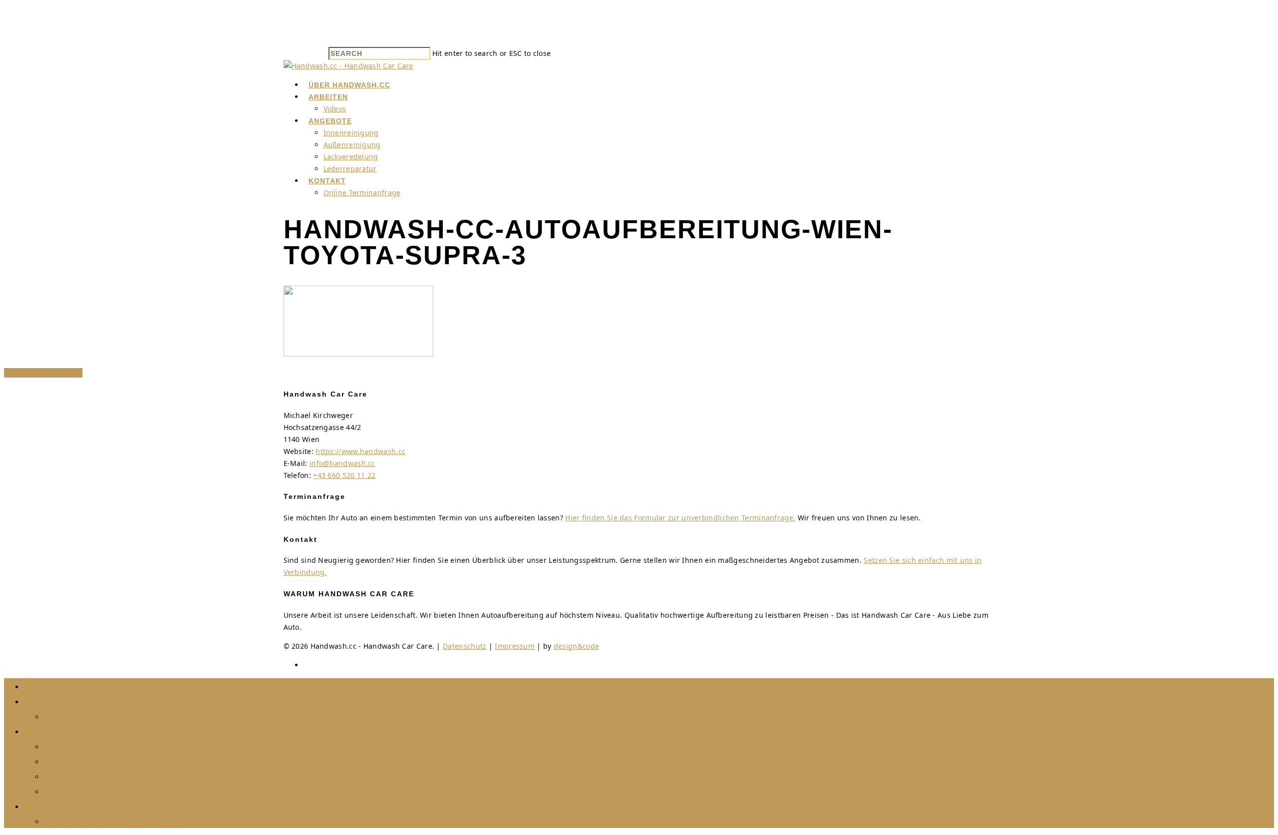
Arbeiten (328, 97)
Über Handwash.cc (349, 85)
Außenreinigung (352, 144)
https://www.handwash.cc (360, 451)
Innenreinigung (351, 132)
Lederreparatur (350, 168)
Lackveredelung (350, 156)
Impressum (515, 646)
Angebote (330, 121)
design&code (576, 646)
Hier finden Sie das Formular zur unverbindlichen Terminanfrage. (680, 517)
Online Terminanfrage (362, 192)
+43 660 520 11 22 (344, 475)
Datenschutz (464, 646)
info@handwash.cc (342, 463)
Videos (334, 108)
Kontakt (327, 181)
